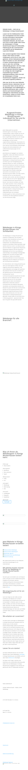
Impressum (5, 745)
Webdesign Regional (8, 762)
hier (9, 587)
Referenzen (11, 657)
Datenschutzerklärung (8, 753)
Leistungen (22, 654)
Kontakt (7, 502)
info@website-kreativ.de (8, 723)
